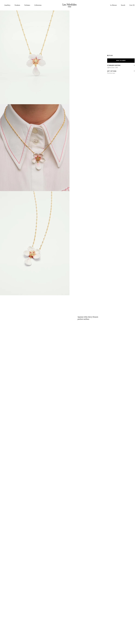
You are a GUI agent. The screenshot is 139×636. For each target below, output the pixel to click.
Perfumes (27, 5)
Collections (37, 5)
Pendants (17, 5)
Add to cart (121, 60)
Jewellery (7, 5)
